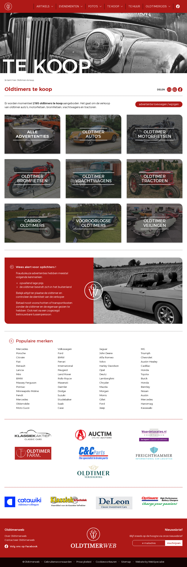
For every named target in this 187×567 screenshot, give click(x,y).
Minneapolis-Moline (27, 391)
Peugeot (63, 370)
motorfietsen (37, 107)
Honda (145, 370)
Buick (144, 378)
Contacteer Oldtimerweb (20, 539)
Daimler (62, 386)
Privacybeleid (83, 561)
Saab (61, 403)
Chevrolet (146, 357)
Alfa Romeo (106, 357)
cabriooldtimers (32, 223)
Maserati (63, 382)
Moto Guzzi (22, 407)
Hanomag (147, 403)
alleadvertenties (32, 134)
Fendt (19, 395)
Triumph (145, 353)
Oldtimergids (156, 6)
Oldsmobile (22, 403)
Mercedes (22, 349)
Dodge (62, 391)
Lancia (20, 370)
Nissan (144, 391)
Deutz (102, 374)
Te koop (113, 6)
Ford (60, 353)
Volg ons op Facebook (23, 546)
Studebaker (65, 399)
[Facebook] (180, 89)
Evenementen (69, 6)
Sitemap (126, 561)
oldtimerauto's (93, 134)
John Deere (105, 353)
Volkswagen (65, 349)
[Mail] (169, 89)
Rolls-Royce (65, 378)
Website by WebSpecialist (150, 561)
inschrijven (174, 543)
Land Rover (64, 374)
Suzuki (61, 395)
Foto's (93, 6)
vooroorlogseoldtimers (93, 223)
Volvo (102, 361)
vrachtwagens (71, 107)
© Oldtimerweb (31, 561)
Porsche (21, 353)
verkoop (105, 103)
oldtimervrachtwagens (93, 178)
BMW (61, 357)
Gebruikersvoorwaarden (58, 561)
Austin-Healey (149, 361)
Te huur (134, 6)
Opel (102, 370)
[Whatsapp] (174, 89)
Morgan (104, 391)
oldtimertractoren (155, 178)
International (65, 365)
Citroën (20, 357)
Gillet (102, 399)
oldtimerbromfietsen (32, 178)
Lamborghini (106, 378)
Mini (18, 374)
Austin (144, 395)
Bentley (145, 386)
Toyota (145, 374)
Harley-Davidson (109, 365)
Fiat (18, 361)
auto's (24, 107)
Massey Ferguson (26, 382)
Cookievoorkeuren (106, 561)
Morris (103, 395)
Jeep (102, 407)
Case (61, 407)
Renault (20, 365)
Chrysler (104, 382)
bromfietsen (54, 107)
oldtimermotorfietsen (154, 134)
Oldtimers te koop (25, 80)
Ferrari (61, 361)
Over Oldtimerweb (15, 535)
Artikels (43, 6)
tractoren (90, 107)
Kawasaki (146, 407)
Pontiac (20, 386)
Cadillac (145, 365)
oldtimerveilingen (154, 223)
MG (143, 349)
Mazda (103, 386)
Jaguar (103, 349)
